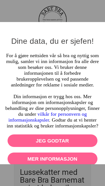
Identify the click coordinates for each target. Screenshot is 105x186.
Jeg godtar (52, 141)
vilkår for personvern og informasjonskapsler (47, 117)
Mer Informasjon (53, 159)
